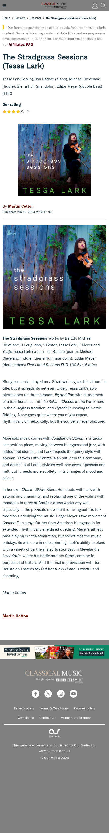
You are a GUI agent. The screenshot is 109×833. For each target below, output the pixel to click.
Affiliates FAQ (21, 44)
